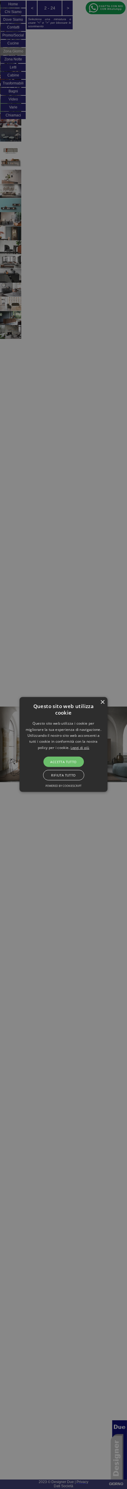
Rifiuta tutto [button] (63, 775)
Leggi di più (80, 747)
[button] (63, 744)
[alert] (63, 744)
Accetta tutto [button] (63, 762)
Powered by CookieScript (63, 786)
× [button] (102, 702)
